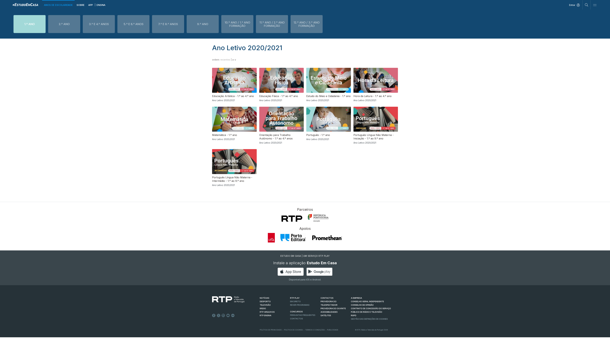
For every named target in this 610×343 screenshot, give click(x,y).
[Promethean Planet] (326, 237)
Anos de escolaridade (58, 5)
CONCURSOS (296, 311)
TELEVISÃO (265, 305)
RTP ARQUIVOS (267, 312)
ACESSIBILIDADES (329, 312)
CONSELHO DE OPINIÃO (362, 305)
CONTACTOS (327, 298)
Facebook (214, 315)
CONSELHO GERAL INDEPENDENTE (367, 301)
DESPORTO (265, 301)
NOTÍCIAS (264, 298)
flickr (233, 315)
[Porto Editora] (293, 237)
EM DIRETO (295, 301)
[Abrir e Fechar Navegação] (595, 5)
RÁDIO (263, 308)
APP (90, 5)
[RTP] (291, 218)
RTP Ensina (265, 315)
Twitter (218, 315)
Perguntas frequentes (302, 315)
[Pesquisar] (587, 5)
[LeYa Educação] (271, 237)
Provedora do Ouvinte (333, 308)
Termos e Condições (315, 330)
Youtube (228, 315)
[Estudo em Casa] (25, 4)
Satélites (326, 315)
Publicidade (332, 330)
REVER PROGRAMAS (299, 305)
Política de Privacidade (271, 330)
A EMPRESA (356, 298)
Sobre (81, 5)
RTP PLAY (295, 298)
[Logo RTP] (225, 299)
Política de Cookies (293, 330)
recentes (225, 59)
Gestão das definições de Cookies (369, 319)
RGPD (353, 315)
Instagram (223, 315)
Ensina (101, 5)
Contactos (296, 318)
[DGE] (318, 218)
